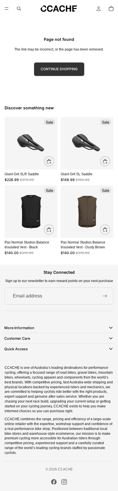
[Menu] (6, 8)
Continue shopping (59, 69)
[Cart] (111, 8)
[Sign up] (105, 296)
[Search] (19, 8)
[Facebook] (53, 481)
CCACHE (65, 469)
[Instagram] (64, 481)
